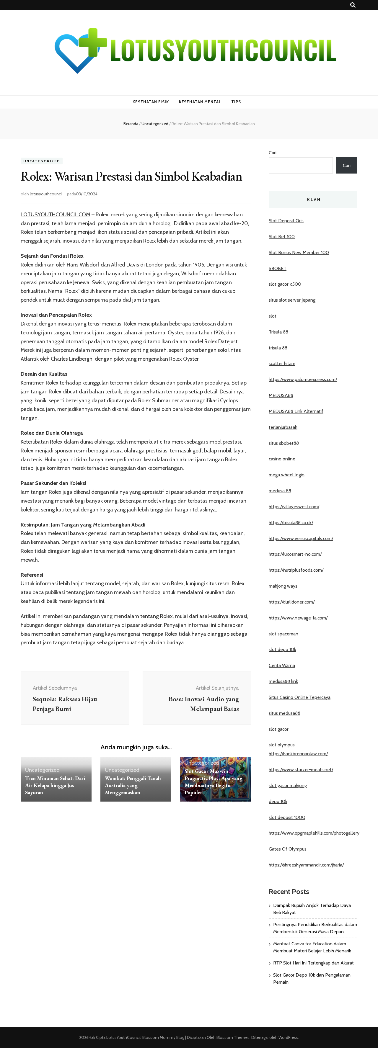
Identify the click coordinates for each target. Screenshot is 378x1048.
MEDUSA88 (281, 395)
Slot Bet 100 (282, 236)
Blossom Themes (233, 1037)
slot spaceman (283, 634)
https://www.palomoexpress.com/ (303, 379)
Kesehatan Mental (200, 101)
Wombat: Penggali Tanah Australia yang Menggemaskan (133, 785)
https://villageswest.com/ (294, 506)
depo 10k (278, 801)
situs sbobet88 (284, 443)
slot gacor (279, 729)
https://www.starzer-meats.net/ (301, 769)
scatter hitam (282, 363)
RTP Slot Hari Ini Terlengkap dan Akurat (313, 963)
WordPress (288, 1037)
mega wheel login (286, 475)
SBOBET (277, 268)
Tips (236, 101)
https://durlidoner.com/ (292, 602)
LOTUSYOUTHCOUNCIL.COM (55, 214)
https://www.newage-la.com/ (298, 618)
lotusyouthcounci (46, 194)
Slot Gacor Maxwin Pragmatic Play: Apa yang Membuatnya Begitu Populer (213, 782)
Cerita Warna (282, 665)
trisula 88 (278, 348)
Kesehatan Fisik (151, 101)
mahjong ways (283, 586)
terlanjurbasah (283, 427)
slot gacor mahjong (288, 785)
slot (272, 316)
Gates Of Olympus (288, 849)
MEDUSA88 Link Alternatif (296, 411)
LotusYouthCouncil (123, 1037)
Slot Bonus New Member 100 (299, 252)
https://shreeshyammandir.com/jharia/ (306, 865)
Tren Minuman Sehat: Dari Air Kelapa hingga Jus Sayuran (55, 785)
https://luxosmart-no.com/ (295, 554)
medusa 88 (280, 490)
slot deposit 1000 (287, 817)
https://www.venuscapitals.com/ (301, 538)
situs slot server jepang (292, 300)
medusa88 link (283, 681)
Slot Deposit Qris (286, 220)
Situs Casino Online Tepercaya (299, 697)
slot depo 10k (282, 649)
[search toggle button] (353, 5)
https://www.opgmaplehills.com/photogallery (314, 833)
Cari (272, 153)
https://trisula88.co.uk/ (291, 522)
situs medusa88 (284, 713)
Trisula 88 (278, 332)
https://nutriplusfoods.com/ (296, 570)
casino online (282, 459)
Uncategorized (41, 161)
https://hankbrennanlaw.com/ (298, 753)
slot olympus (282, 745)
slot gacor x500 (285, 284)
